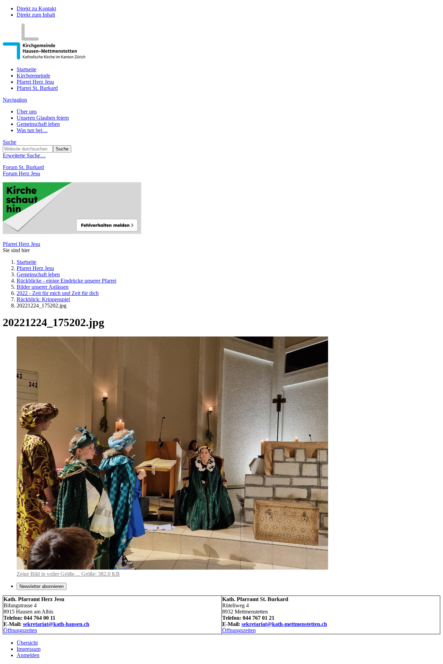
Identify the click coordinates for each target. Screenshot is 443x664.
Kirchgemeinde (33, 76)
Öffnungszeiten (20, 630)
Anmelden (28, 655)
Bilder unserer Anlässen (43, 287)
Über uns (27, 111)
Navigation (15, 100)
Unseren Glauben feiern (43, 118)
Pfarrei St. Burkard (37, 88)
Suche (9, 142)
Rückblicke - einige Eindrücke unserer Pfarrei (66, 281)
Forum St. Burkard (23, 167)
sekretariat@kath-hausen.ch (56, 624)
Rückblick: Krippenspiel (43, 299)
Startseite (26, 69)
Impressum (28, 649)
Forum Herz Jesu (21, 173)
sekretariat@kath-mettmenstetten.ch (284, 624)
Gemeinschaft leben (38, 124)
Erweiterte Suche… (24, 155)
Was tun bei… (32, 130)
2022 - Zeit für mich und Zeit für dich (58, 293)
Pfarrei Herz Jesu (35, 82)
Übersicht (27, 643)
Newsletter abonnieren (41, 586)
